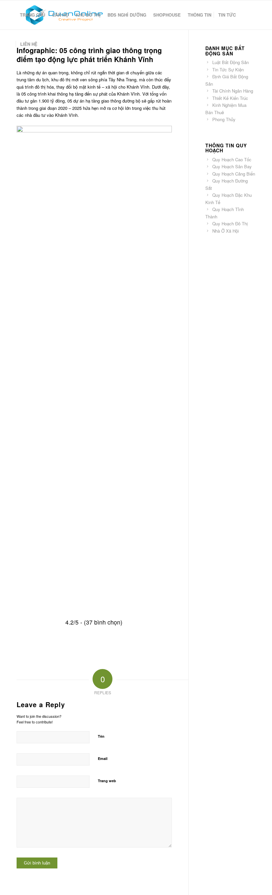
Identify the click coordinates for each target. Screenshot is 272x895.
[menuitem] (32, 15)
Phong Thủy (224, 119)
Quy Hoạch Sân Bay (232, 166)
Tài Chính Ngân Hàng (232, 91)
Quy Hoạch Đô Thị (230, 223)
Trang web (107, 780)
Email (102, 758)
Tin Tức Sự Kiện (228, 69)
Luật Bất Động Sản (230, 62)
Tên (101, 736)
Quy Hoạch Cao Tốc (231, 159)
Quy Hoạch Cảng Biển (233, 174)
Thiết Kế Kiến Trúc (230, 98)
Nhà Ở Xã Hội (225, 231)
